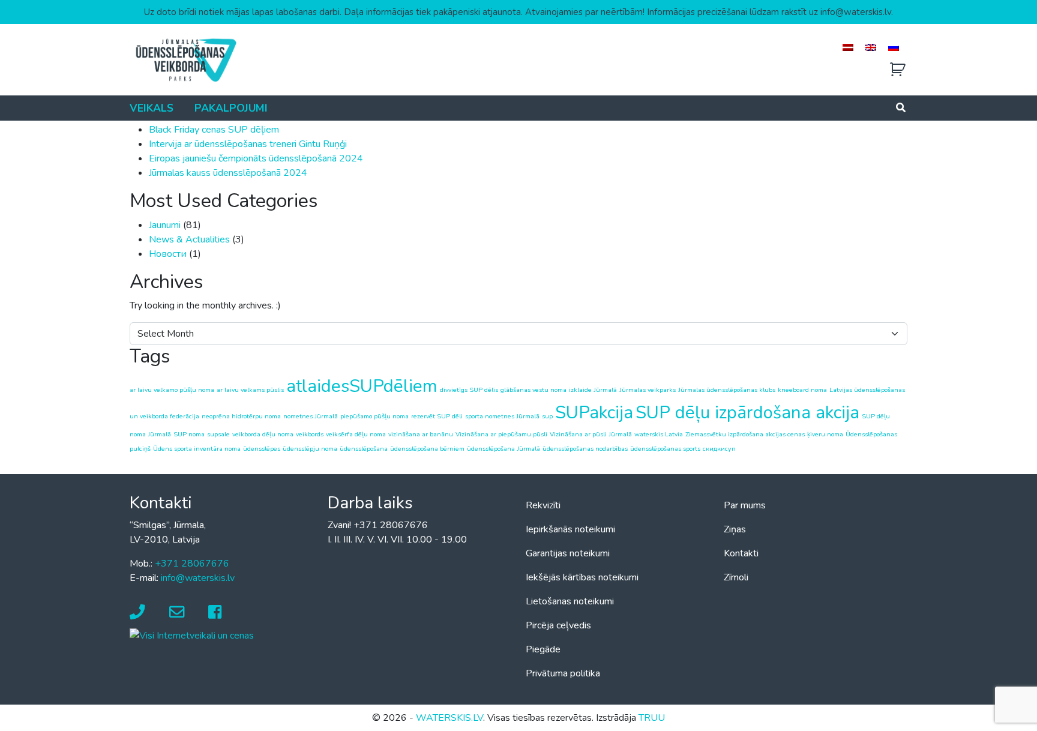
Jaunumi (165, 225)
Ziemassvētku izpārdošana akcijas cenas (745, 434)
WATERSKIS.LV (449, 717)
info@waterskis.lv (198, 578)
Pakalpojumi (231, 108)
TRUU (652, 717)
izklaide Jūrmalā (593, 389)
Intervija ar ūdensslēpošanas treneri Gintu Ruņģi (248, 144)
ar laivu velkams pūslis (250, 389)
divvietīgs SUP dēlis (469, 389)
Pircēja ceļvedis (558, 625)
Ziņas (735, 529)
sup (547, 416)
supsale (218, 434)
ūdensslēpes (261, 448)
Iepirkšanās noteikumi (570, 529)
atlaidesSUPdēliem (361, 386)
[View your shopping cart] (898, 70)
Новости (168, 253)
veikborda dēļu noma (262, 434)
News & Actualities (189, 239)
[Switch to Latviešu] (848, 47)
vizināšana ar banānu (420, 434)
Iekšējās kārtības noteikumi (582, 577)
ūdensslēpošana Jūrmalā (503, 448)
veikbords (309, 434)
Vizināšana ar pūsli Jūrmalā (591, 434)
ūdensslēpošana (364, 448)
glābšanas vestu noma (533, 389)
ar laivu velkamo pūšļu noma (172, 389)
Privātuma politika (563, 673)
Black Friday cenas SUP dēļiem (214, 129)
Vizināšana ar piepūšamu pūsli (501, 434)
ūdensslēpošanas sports (665, 448)
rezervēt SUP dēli (437, 416)
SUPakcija (594, 412)
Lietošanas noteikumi (570, 601)
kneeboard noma (802, 389)
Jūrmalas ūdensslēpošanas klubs (726, 389)
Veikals (151, 108)
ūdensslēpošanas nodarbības (585, 448)
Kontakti (741, 553)
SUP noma (189, 434)
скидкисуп (719, 448)
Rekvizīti (543, 505)
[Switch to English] (870, 47)
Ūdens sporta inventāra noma (197, 448)
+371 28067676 (192, 563)
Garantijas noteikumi (568, 553)
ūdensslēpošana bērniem (427, 448)
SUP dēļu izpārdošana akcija (747, 412)
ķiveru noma (825, 434)
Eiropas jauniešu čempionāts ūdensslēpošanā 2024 (256, 158)
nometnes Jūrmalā (310, 416)
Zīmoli (736, 577)
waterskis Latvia (658, 434)
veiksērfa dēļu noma (356, 434)
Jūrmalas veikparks (647, 389)
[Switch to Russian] (893, 47)
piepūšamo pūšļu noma (374, 416)
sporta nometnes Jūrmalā (502, 416)
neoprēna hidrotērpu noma (241, 416)
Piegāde (543, 649)
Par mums (745, 505)
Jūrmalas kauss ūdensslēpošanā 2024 (228, 172)
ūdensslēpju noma (310, 448)
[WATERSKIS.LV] (185, 59)
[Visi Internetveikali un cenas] (192, 635)
